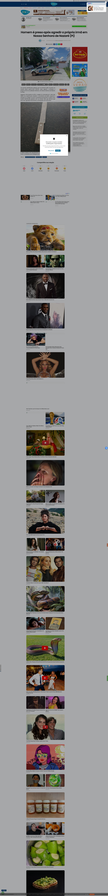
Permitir (58, 150)
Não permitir (51, 150)
